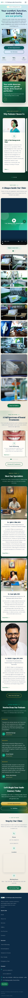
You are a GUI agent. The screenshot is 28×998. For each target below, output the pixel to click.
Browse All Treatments (14, 464)
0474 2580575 (14, 843)
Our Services (14, 52)
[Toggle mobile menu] (25, 2)
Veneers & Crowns (6, 953)
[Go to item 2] (12, 459)
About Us (3, 919)
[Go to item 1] (12, 177)
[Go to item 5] (16, 459)
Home (2, 914)
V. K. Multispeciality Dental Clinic (13, 2)
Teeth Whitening (5, 944)
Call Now (15, 808)
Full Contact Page (14, 888)
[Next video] (24, 221)
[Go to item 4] (16, 177)
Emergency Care (5, 961)
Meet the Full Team (14, 695)
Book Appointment (15, 47)
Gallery (3, 927)
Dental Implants (5, 948)
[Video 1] (13, 251)
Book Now (4, 984)
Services (3, 923)
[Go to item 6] (17, 459)
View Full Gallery (14, 405)
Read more (6, 454)
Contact (3, 935)
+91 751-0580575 (14, 840)
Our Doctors (4, 931)
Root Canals (4, 957)
